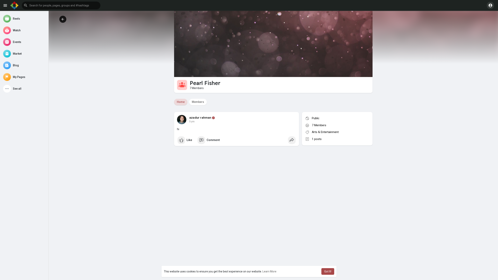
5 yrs (192, 121)
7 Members (319, 125)
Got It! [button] (327, 271)
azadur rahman (200, 117)
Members (198, 101)
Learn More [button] (269, 271)
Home (181, 101)
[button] (61, 5)
